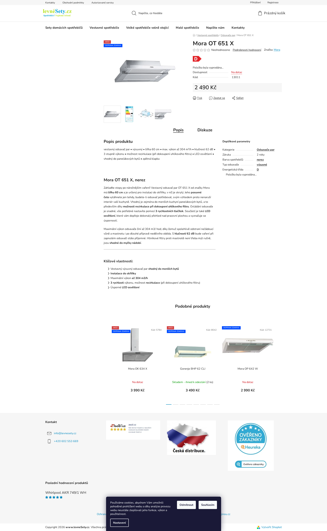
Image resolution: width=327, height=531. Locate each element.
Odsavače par (265, 150)
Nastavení (119, 523)
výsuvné (262, 165)
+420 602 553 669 (66, 441)
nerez (260, 160)
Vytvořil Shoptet (271, 527)
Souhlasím (207, 505)
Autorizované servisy (102, 2)
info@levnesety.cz (65, 433)
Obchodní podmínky (73, 2)
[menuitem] (64, 27)
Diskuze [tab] (204, 130)
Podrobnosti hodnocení (247, 50)
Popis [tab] (178, 130)
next (279, 364)
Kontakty (50, 2)
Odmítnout (186, 505)
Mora (277, 50)
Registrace (272, 2)
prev (106, 364)
